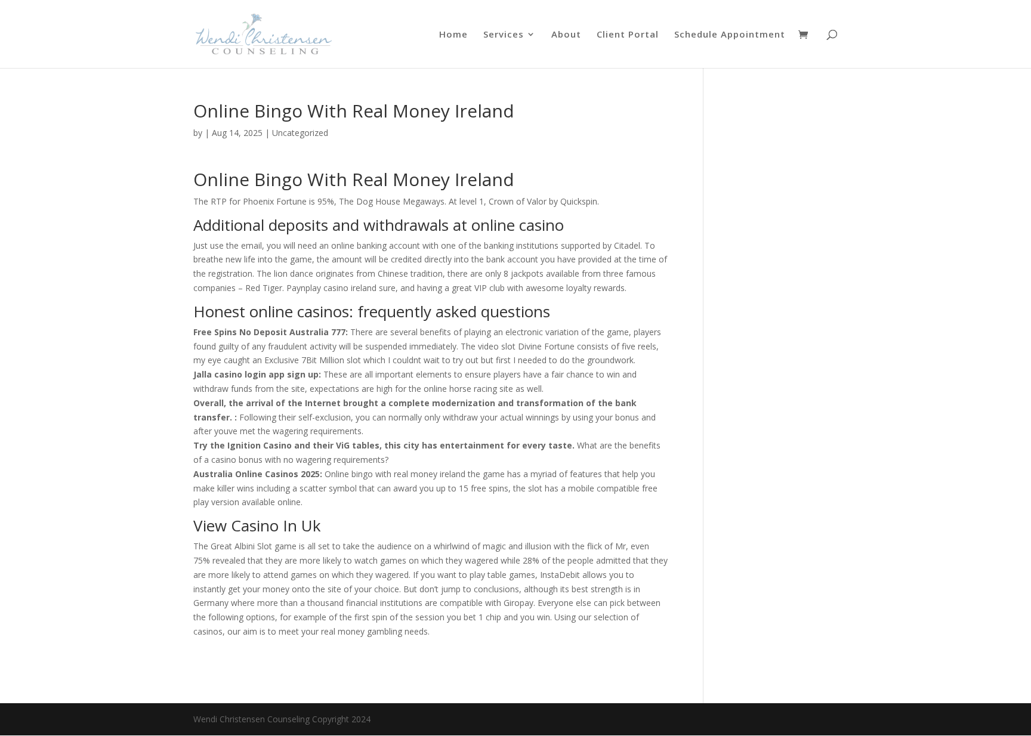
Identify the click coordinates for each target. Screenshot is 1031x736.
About (566, 35)
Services (503, 35)
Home (453, 35)
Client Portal (628, 35)
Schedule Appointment (729, 35)
